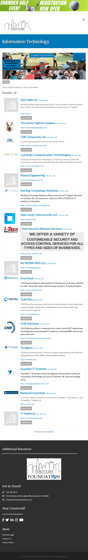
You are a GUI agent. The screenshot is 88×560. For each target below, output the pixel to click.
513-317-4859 (61, 123)
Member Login (8, 535)
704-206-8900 (51, 393)
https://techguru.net (28, 359)
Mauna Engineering (33, 175)
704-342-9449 (63, 215)
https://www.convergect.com (32, 166)
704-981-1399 (52, 137)
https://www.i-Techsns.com (31, 253)
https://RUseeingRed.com (31, 267)
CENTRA (26, 299)
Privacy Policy (8, 542)
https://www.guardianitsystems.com (35, 383)
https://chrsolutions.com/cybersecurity (36, 338)
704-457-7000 (38, 348)
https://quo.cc (26, 113)
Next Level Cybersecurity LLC (39, 214)
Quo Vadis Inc (29, 99)
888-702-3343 (37, 300)
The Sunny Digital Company (38, 123)
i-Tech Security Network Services (41, 228)
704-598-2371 (39, 279)
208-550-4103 (67, 229)
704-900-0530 (51, 369)
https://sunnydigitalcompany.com (34, 127)
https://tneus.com (27, 404)
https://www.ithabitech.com (32, 418)
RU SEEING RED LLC (33, 263)
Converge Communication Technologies (45, 154)
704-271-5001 (64, 191)
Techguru (27, 347)
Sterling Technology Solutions (39, 190)
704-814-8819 (43, 100)
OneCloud (27, 278)
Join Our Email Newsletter (12, 514)
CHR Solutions (30, 323)
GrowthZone (49, 431)
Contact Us (6, 539)
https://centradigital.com (30, 314)
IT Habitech (28, 413)
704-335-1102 (76, 155)
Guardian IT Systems (33, 368)
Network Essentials (33, 393)
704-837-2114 (41, 414)
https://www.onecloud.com (31, 290)
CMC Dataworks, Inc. (34, 137)
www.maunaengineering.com (32, 180)
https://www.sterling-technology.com (35, 205)
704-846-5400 (51, 263)
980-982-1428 (50, 176)
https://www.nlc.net (28, 219)
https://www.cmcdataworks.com (33, 145)
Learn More (26, 118)
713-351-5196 (44, 324)
